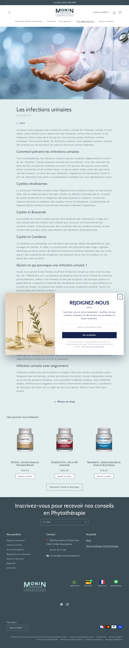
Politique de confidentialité (93, 347)
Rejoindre (89, 335)
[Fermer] (120, 296)
